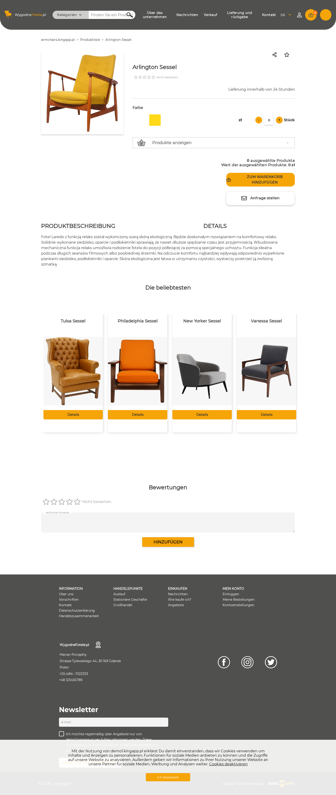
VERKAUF (210, 15)
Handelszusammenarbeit (79, 616)
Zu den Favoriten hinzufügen (289, 54)
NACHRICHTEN (187, 15)
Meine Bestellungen (238, 600)
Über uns (66, 594)
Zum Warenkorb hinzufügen (265, 179)
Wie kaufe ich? (179, 600)
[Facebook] (224, 662)
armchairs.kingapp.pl (58, 40)
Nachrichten (178, 594)
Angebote (176, 605)
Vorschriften (69, 600)
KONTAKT (269, 15)
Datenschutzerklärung (77, 610)
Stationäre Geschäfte (130, 600)
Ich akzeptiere (168, 777)
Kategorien (67, 15)
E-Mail (66, 722)
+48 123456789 (71, 680)
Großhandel (122, 605)
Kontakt (65, 605)
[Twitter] (271, 662)
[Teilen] (276, 54)
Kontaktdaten (98, 645)
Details (73, 414)
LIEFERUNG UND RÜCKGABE (239, 15)
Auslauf (119, 594)
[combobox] (287, 15)
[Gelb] (155, 120)
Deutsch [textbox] (285, 15)
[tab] (78, 226)
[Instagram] (247, 662)
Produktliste (90, 40)
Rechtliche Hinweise (57, 512)
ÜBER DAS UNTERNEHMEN (155, 15)
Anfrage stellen (265, 198)
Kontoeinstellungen (238, 605)
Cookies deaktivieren (228, 764)
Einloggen (231, 594)
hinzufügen (168, 542)
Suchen (127, 15)
